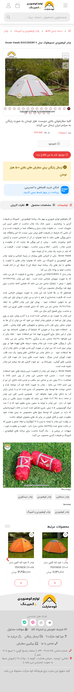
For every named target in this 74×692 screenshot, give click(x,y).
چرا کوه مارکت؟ (55, 636)
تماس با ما (48, 643)
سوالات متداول (16, 629)
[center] (8, 17)
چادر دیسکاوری (25, 497)
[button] (66, 559)
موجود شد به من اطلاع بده (51, 155)
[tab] (17, 205)
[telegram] (49, 623)
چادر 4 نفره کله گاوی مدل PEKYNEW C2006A (21, 565)
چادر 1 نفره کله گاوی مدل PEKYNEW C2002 (56, 565)
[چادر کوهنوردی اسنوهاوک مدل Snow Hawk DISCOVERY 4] (37, 601)
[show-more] (55, 583)
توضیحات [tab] (62, 205)
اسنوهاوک (62, 132)
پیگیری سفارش (26, 643)
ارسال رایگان (31, 636)
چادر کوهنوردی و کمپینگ (26, 31)
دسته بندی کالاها (53, 31)
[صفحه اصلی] (69, 31)
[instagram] (41, 623)
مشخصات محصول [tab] (41, 205)
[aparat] (33, 622)
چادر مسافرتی (62, 497)
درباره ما (12, 636)
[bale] (25, 622)
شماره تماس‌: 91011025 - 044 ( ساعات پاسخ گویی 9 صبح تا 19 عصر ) (35, 653)
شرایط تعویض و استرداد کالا (47, 629)
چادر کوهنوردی (44, 497)
